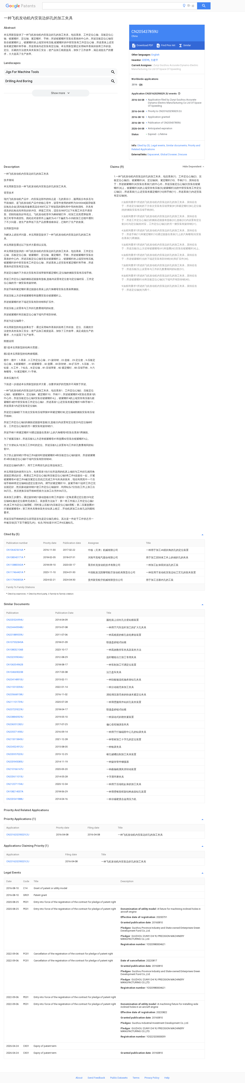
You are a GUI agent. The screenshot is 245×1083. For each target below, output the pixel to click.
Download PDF (144, 45)
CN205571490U (14, 731)
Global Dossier (168, 154)
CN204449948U (14, 627)
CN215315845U (14, 739)
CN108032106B (14, 649)
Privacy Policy (152, 1077)
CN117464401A (15, 572)
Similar (187, 45)
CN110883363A (15, 564)
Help (167, 1077)
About (79, 1077)
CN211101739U (14, 701)
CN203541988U (14, 799)
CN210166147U (14, 769)
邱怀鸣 (145, 60)
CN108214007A (14, 791)
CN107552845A (14, 642)
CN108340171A (15, 557)
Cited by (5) (143, 145)
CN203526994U (14, 619)
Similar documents (176, 145)
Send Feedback (96, 1077)
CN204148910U (14, 679)
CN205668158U (14, 694)
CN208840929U (14, 716)
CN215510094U (14, 686)
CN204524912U (14, 746)
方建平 (154, 60)
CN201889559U (14, 634)
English (155, 54)
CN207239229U (14, 709)
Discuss (182, 154)
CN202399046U (14, 657)
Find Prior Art (168, 45)
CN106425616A (15, 549)
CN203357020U (14, 754)
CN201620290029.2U (17, 834)
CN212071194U (14, 784)
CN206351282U (14, 724)
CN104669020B (14, 672)
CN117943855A (15, 579)
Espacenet (153, 154)
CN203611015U (14, 776)
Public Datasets (118, 1077)
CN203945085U (14, 761)
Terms (136, 1077)
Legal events (158, 145)
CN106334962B (14, 664)
